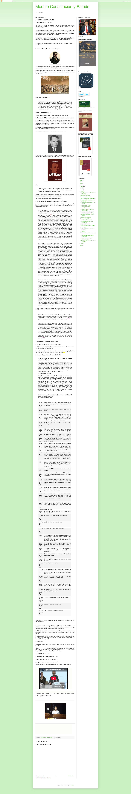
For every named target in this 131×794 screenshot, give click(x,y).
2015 (81, 245)
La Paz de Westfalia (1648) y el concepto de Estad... (86, 238)
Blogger (72, 785)
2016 (81, 183)
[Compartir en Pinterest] (60, 737)
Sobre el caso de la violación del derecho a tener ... (87, 222)
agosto (82, 186)
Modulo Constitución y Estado (62, 6)
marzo (82, 189)
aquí (65, 204)
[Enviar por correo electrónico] (54, 737)
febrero (82, 191)
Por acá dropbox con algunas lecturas (88, 225)
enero (82, 243)
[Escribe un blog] (56, 737)
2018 (81, 180)
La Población (83, 227)
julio (81, 188)
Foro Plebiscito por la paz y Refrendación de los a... (86, 206)
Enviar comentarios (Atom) (46, 777)
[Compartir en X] (57, 737)
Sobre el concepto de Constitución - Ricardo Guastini (87, 210)
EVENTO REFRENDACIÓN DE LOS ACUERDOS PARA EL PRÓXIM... (87, 212)
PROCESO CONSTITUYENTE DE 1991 (88, 198)
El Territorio (83, 231)
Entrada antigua (71, 775)
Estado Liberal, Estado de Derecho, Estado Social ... (87, 236)
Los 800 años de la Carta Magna (87, 207)
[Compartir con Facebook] (58, 737)
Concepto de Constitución (85, 195)
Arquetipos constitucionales (86, 217)
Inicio (56, 775)
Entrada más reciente (40, 775)
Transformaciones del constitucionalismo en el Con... (87, 219)
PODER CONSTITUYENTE (86, 196)
